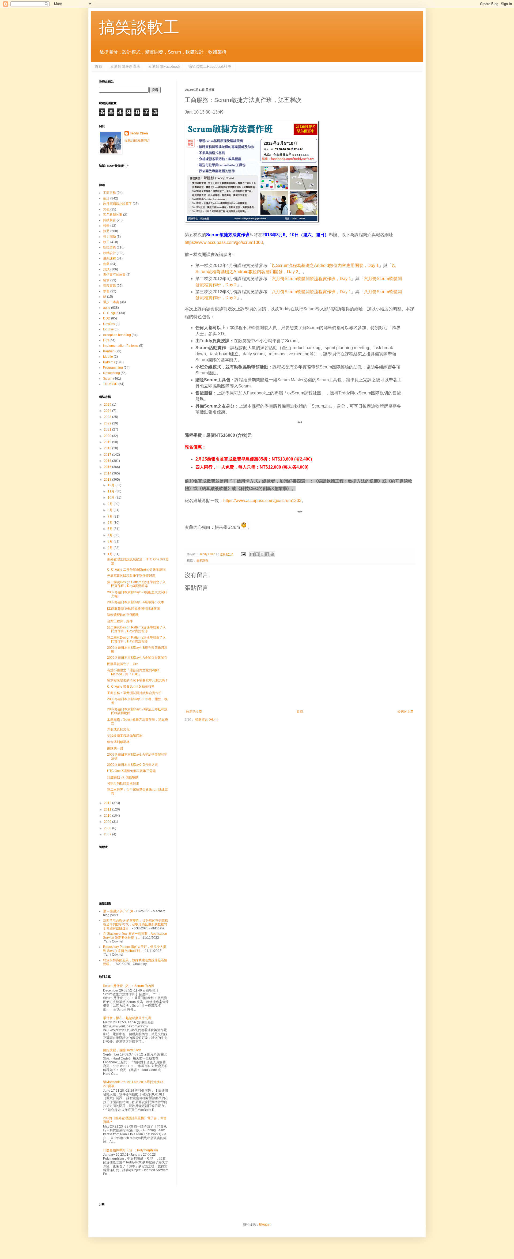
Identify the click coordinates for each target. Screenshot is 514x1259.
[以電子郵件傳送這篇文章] (252, 554)
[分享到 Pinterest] (272, 554)
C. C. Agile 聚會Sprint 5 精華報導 (130, 686)
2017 (108, 455)
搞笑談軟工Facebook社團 (209, 66)
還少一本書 (111, 302)
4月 (111, 535)
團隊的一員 (115, 748)
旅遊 (106, 231)
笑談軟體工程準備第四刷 (124, 736)
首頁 (98, 66)
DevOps (109, 324)
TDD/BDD (110, 384)
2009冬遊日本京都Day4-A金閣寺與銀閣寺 (137, 657)
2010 (108, 815)
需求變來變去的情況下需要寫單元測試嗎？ (137, 680)
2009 (108, 822)
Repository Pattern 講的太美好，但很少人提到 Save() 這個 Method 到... (134, 948)
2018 (108, 448)
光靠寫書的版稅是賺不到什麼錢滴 (131, 576)
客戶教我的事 (112, 215)
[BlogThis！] (257, 554)
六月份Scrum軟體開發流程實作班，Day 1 (311, 278)
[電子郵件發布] (243, 554)
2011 (108, 809)
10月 (111, 497)
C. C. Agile (110, 313)
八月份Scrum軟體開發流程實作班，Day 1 (311, 291)
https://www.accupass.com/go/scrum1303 (224, 242)
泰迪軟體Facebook (164, 66)
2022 (108, 423)
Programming (113, 368)
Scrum (107, 378)
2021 (108, 429)
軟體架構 (109, 247)
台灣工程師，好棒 (120, 621)
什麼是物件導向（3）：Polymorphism (130, 1150)
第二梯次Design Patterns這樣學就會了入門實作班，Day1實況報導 (136, 639)
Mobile (108, 357)
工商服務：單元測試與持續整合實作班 (134, 693)
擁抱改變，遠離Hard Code (122, 1050)
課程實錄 (109, 286)
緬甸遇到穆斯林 (118, 742)
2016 (108, 461)
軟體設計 (109, 253)
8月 (111, 510)
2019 (108, 442)
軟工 (106, 242)
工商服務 (109, 193)
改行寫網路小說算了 (117, 204)
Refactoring (111, 373)
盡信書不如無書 (114, 275)
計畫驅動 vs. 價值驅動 (122, 777)
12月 (111, 485)
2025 (108, 404)
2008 (108, 828)
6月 (111, 523)
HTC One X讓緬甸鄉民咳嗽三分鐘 (131, 771)
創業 (106, 264)
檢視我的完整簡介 (137, 140)
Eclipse (108, 329)
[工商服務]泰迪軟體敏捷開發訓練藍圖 (133, 608)
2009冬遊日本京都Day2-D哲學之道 (132, 765)
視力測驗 (109, 237)
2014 (108, 473)
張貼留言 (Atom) (206, 719)
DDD (106, 318)
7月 (111, 516)
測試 (106, 269)
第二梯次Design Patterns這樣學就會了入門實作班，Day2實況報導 (136, 629)
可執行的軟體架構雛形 (123, 783)
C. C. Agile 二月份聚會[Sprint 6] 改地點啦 (136, 569)
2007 (108, 834)
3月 (111, 541)
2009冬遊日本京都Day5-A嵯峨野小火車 (135, 602)
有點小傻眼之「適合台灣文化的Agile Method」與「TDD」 (133, 672)
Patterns (109, 362)
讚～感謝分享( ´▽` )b (118, 911)
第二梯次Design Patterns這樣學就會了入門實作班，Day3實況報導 (136, 584)
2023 (108, 417)
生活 (106, 198)
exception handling (117, 335)
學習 (106, 291)
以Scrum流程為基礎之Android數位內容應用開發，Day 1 (325, 265)
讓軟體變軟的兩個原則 (123, 615)
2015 (108, 467)
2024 (108, 411)
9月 (111, 504)
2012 (108, 803)
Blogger (264, 1224)
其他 (106, 209)
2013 (108, 479)
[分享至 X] (262, 554)
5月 (111, 529)
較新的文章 (194, 712)
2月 (111, 548)
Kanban (109, 351)
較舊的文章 (406, 712)
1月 (111, 554)
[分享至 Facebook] (267, 554)
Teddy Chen (139, 133)
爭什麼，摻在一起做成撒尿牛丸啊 (127, 1018)
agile (106, 308)
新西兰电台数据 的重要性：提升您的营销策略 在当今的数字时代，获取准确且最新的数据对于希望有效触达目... (135, 924)
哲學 (106, 226)
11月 (111, 491)
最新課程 (202, 560)
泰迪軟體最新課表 (125, 66)
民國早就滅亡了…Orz (122, 664)
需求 (106, 280)
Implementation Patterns (120, 346)
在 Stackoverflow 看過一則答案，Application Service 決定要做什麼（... (135, 935)
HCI (106, 340)
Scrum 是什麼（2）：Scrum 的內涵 (128, 986)
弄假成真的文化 (118, 729)
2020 (108, 436)
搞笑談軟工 (139, 27)
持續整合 (109, 220)
